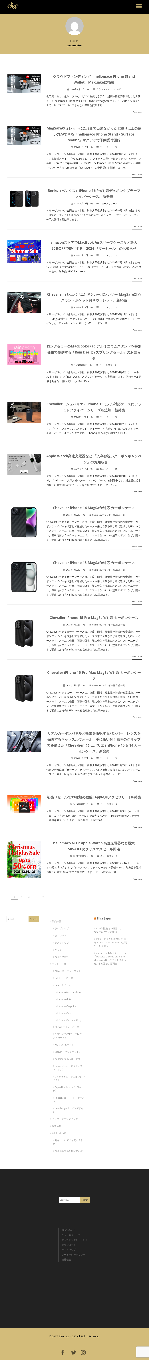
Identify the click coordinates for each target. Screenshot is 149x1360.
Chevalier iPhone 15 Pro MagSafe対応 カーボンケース (94, 617)
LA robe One (64, 1013)
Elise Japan (11, 5)
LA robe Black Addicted (69, 992)
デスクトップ (62, 942)
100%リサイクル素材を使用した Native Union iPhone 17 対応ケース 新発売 (110, 942)
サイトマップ (69, 1249)
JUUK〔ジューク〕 (64, 1044)
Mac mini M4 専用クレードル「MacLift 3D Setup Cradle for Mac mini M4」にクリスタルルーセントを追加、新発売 (111, 958)
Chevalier (96, 514)
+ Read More (137, 112)
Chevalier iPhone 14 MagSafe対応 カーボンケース (94, 507)
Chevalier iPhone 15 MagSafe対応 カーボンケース (94, 562)
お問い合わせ (59, 1133)
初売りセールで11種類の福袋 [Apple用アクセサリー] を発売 (94, 797)
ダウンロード (69, 1244)
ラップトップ (62, 928)
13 (43, 897)
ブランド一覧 (108, 514)
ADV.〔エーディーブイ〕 (68, 971)
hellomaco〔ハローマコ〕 (68, 1058)
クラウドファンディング (108, 89)
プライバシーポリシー (73, 1254)
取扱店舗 (56, 1126)
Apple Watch (61, 957)
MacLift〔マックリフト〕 (68, 1051)
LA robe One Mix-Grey (69, 1020)
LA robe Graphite (66, 1006)
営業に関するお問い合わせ (69, 1150)
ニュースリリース (108, 147)
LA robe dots (64, 999)
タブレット (61, 935)
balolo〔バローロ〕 (65, 978)
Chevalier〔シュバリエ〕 (68, 1027)
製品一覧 (120, 514)
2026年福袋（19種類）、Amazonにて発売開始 (108, 930)
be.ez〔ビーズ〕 (64, 985)
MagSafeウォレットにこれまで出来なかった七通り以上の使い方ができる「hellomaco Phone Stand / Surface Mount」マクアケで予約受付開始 (94, 134)
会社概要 (66, 1259)
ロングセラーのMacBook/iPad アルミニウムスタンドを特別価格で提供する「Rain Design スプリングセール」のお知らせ (94, 352)
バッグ (58, 949)
